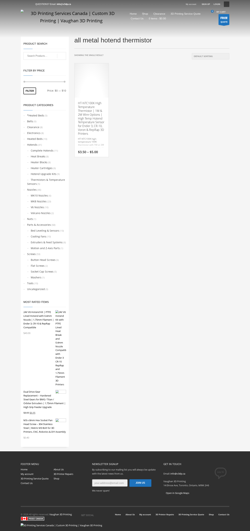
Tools (30, 283)
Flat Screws (37, 265)
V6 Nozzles (37, 207)
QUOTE (223, 19)
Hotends (32, 144)
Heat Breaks (38, 156)
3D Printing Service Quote (34, 478)
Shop (56, 478)
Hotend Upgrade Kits (43, 174)
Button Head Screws (43, 260)
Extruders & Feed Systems (47, 242)
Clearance (33, 127)
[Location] (107, 515)
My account (191, 4)
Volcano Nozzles (41, 213)
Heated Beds (35, 139)
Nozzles (32, 189)
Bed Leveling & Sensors (45, 230)
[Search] (61, 56)
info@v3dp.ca (64, 4)
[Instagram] (102, 515)
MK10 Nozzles (39, 195)
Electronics (33, 133)
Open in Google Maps (177, 493)
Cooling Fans (38, 236)
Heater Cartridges (42, 168)
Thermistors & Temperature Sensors (46, 182)
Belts (30, 121)
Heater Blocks (39, 162)
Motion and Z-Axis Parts (45, 248)
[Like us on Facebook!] (96, 515)
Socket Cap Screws (42, 271)
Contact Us (27, 483)
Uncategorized (36, 289)
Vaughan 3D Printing (60, 514)
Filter (30, 91)
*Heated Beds (35, 115)
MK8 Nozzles (38, 201)
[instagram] (29, 4)
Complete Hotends (42, 150)
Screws (31, 254)
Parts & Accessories (39, 224)
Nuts (30, 219)
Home (24, 469)
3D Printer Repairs (63, 474)
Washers (36, 277)
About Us (59, 469)
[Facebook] (23, 4)
